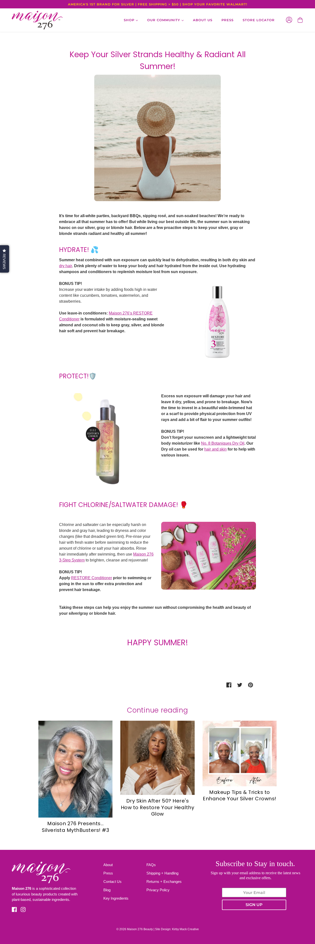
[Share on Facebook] (228, 685)
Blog (106, 890)
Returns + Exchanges (164, 881)
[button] (4, 259)
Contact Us (112, 881)
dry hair (65, 266)
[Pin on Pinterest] (250, 685)
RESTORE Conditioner (91, 578)
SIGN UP (254, 904)
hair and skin (215, 449)
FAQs (151, 865)
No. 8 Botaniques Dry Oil (222, 443)
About (108, 865)
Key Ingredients (115, 898)
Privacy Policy (158, 890)
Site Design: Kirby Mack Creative (177, 929)
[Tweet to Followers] (239, 685)
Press (108, 873)
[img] (14, 909)
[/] (37, 20)
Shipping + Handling (162, 873)
